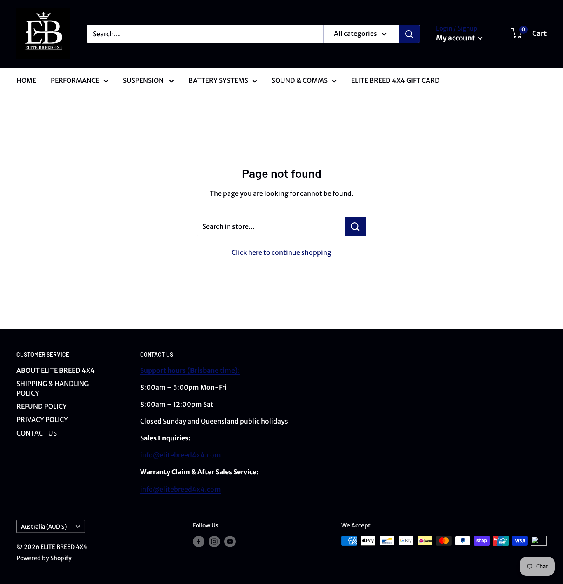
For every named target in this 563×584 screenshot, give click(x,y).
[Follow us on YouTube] (230, 541)
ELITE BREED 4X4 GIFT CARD (395, 80)
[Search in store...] (355, 226)
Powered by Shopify (44, 558)
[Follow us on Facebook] (198, 541)
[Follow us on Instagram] (214, 541)
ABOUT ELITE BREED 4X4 (55, 370)
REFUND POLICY (41, 406)
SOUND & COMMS (300, 80)
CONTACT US (36, 433)
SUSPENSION (144, 80)
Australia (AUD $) (44, 526)
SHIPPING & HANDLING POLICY (52, 388)
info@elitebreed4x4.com (180, 455)
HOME (26, 80)
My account (456, 37)
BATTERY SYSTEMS (218, 80)
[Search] (409, 34)
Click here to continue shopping (281, 252)
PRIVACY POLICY (42, 419)
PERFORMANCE (75, 80)
